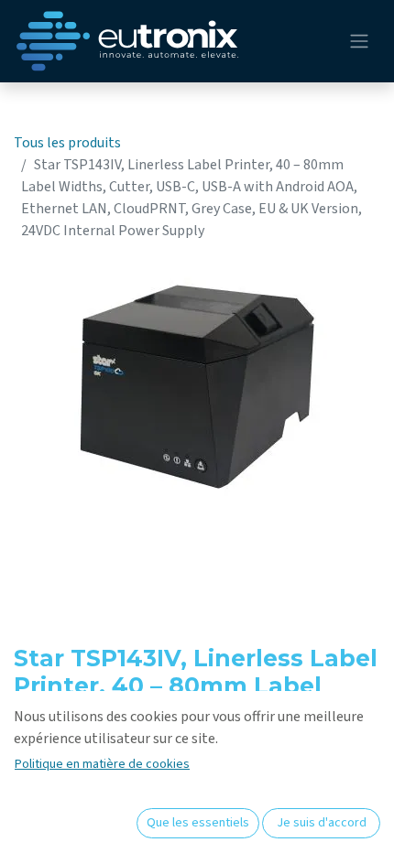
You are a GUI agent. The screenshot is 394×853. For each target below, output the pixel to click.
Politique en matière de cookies (102, 764)
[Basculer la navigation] (359, 41)
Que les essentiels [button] (198, 823)
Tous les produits (67, 143)
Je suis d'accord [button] (322, 823)
